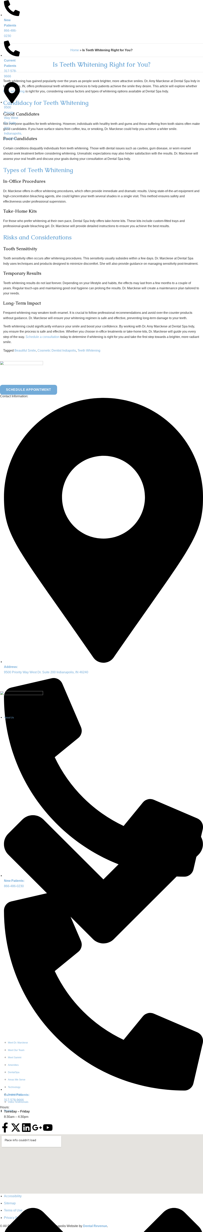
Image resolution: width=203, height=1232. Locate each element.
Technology (14, 1087)
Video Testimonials (18, 1102)
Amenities (13, 1065)
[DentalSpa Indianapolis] (21, 694)
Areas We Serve (16, 1079)
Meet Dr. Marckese (18, 1042)
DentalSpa (13, 1072)
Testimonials (14, 1094)
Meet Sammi (14, 1057)
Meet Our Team (16, 1050)
